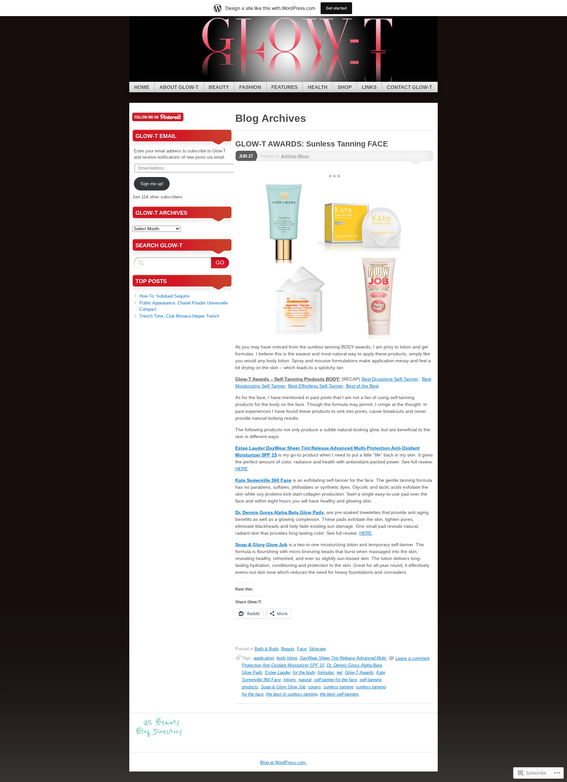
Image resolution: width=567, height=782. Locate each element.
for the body (304, 672)
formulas (326, 672)
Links (369, 87)
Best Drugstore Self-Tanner (390, 379)
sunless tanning (338, 686)
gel (339, 672)
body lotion (287, 658)
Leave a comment (412, 658)
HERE (241, 468)
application (264, 658)
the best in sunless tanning (291, 694)
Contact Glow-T (409, 87)
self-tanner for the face (335, 679)
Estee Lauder (277, 672)
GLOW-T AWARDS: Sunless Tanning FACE (311, 144)
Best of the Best (362, 386)
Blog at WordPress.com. (283, 762)
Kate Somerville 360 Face (263, 480)
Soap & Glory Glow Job (261, 544)
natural (305, 679)
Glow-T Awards (359, 672)
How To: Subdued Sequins (164, 296)
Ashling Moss (295, 156)
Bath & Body (267, 648)
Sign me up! (151, 183)
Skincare (317, 648)
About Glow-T (179, 87)
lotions (290, 679)
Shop (345, 87)
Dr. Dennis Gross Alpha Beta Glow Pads (280, 512)
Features (284, 87)
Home (141, 87)
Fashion (250, 87)
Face (301, 648)
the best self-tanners (339, 694)
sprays (314, 686)
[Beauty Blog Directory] (158, 735)
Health (317, 87)
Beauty (219, 87)
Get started (336, 8)
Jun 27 (246, 156)
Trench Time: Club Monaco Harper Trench (179, 316)
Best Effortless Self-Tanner (315, 386)
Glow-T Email (156, 136)
